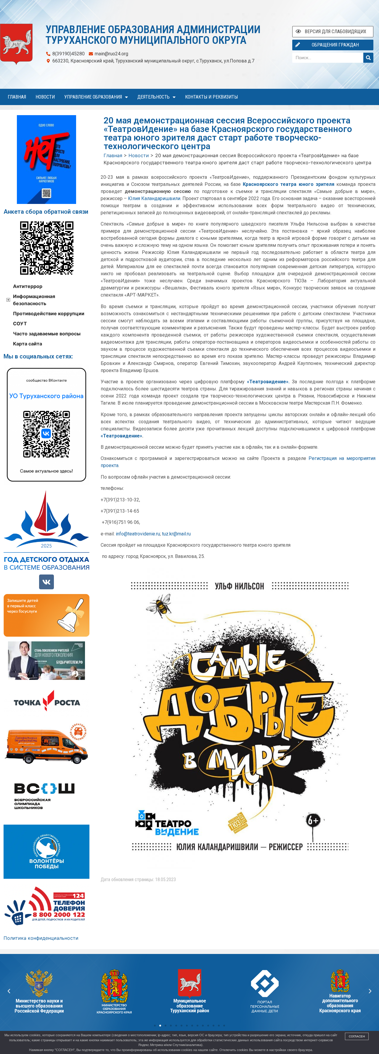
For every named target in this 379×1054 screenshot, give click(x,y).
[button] (155, 1025)
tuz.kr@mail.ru (176, 534)
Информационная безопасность (34, 299)
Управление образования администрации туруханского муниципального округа (153, 34)
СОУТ (20, 323)
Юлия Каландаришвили (154, 198)
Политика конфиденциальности (41, 938)
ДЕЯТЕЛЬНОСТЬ (153, 97)
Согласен (357, 1036)
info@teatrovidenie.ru (138, 534)
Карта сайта (27, 344)
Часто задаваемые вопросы (47, 334)
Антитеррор (27, 286)
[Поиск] (368, 58)
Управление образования (93, 97)
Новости (45, 97)
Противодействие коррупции (48, 313)
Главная (17, 97)
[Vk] (46, 582)
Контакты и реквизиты (211, 97)
